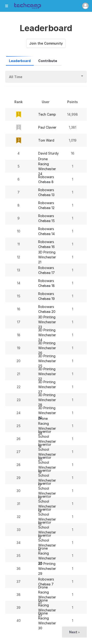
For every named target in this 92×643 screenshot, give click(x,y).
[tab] (20, 61)
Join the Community (46, 43)
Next (74, 632)
